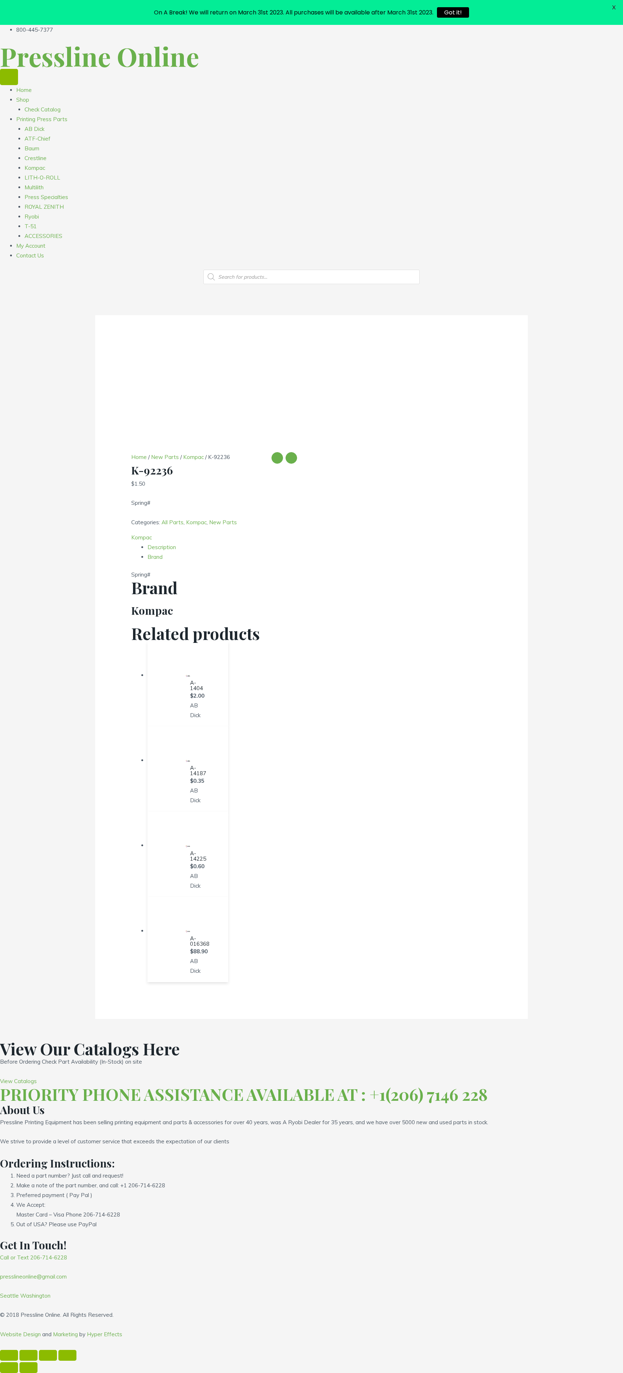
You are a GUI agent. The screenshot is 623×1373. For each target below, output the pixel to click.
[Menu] (9, 77)
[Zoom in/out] (67, 1355)
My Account (30, 245)
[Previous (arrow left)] (9, 1367)
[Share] (28, 1355)
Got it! (453, 12)
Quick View (188, 670)
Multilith (34, 187)
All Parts (173, 522)
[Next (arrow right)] (28, 1367)
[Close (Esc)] (9, 1355)
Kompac (35, 167)
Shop (22, 99)
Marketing (65, 1334)
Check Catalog (43, 109)
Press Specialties (46, 197)
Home (24, 90)
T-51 (31, 226)
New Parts (165, 457)
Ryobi (32, 216)
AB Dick (34, 128)
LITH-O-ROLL (42, 177)
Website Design (20, 1334)
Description (161, 547)
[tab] (319, 547)
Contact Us (30, 255)
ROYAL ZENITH (44, 206)
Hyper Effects (104, 1334)
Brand (155, 556)
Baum (32, 148)
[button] (18, 1081)
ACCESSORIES (43, 236)
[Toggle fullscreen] (48, 1355)
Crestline (36, 158)
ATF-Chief (37, 138)
